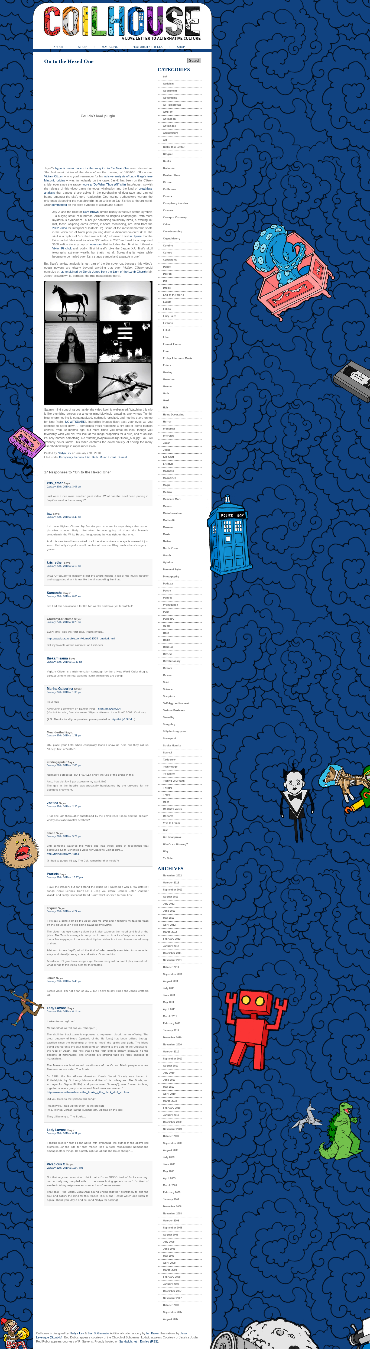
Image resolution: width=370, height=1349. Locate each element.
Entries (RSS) (149, 1341)
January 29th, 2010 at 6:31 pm (64, 1133)
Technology (170, 766)
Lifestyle (168, 464)
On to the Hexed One (68, 61)
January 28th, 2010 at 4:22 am (64, 911)
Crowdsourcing (172, 231)
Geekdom (168, 379)
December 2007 (172, 1291)
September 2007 (172, 1312)
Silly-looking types (174, 731)
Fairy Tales (169, 316)
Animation (169, 119)
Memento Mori (172, 499)
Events (167, 302)
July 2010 (168, 1072)
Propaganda (170, 604)
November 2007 (172, 1298)
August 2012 (170, 896)
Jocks (166, 449)
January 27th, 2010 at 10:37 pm (65, 877)
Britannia (168, 168)
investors (96, 244)
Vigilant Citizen (53, 176)
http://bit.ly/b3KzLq (122, 719)
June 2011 (169, 995)
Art (165, 140)
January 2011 (171, 1030)
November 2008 (172, 1213)
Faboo (167, 309)
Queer (166, 626)
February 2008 (171, 1277)
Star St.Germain (98, 1333)
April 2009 (169, 1178)
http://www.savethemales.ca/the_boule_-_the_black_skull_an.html (88, 1092)
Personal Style (172, 569)
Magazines (169, 478)
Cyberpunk (170, 259)
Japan (166, 442)
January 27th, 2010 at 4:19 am (64, 566)
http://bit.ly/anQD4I (110, 708)
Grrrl (166, 400)
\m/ (165, 76)
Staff (82, 46)
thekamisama (57, 658)
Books (167, 161)
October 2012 (171, 882)
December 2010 (172, 1037)
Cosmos (168, 210)
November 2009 (172, 1129)
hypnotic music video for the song (78, 168)
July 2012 (168, 903)
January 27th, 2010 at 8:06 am (64, 596)
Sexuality (168, 717)
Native (167, 541)
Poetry (167, 590)
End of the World (173, 295)
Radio (166, 640)
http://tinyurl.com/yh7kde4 (63, 853)
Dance (167, 266)
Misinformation (172, 513)
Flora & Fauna (172, 344)
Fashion (168, 323)
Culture (167, 252)
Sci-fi (166, 682)
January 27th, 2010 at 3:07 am (64, 486)
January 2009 (171, 1199)
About (58, 46)
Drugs (167, 288)
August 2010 (170, 1065)
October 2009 (171, 1136)
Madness (168, 471)
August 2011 (170, 981)
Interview (168, 435)
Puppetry (168, 618)
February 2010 (171, 1108)
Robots (167, 668)
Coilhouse (169, 189)
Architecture (170, 133)
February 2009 (171, 1192)
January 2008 (171, 1284)
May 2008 (168, 1255)
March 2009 (170, 1185)
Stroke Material (172, 745)
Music (103, 457)
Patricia (53, 874)
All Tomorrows (172, 104)
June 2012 (169, 910)
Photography (171, 576)
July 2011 (168, 988)
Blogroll (168, 154)
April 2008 (169, 1263)
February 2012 (171, 939)
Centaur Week (171, 175)
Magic (166, 485)
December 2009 (172, 1122)
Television (169, 773)
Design (167, 273)
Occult (112, 457)
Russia (167, 675)
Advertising (170, 97)
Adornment (170, 90)
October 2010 (171, 1051)
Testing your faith (174, 780)
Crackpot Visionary (175, 217)
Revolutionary (171, 661)
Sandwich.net (128, 1341)
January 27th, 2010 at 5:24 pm (64, 836)
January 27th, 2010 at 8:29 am (64, 622)
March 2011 (170, 1016)
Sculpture (169, 696)
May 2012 (168, 917)
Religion (168, 647)
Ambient (168, 111)
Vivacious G (56, 1164)
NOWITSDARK (75, 421)
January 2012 (171, 946)
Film (87, 457)
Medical (168, 492)
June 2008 (169, 1248)
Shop (181, 46)
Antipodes (169, 126)
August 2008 (170, 1234)
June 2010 (169, 1079)
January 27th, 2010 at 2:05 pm (64, 765)
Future (167, 365)
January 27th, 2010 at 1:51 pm (64, 735)
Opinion (168, 562)
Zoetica (52, 803)
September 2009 (172, 1143)
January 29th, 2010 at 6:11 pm (64, 1011)
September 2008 (172, 1227)
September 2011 (172, 974)
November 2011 (172, 960)
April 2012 (169, 925)
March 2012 (170, 932)
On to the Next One (115, 168)
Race (166, 633)
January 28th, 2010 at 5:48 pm (64, 981)
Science (168, 689)
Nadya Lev (64, 452)
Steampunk (170, 738)
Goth (95, 457)
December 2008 (172, 1206)
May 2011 (168, 1002)
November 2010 (172, 1044)
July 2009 (168, 1157)
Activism (168, 83)
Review (167, 654)
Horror (167, 421)
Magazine (110, 46)
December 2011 (172, 953)
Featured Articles (147, 46)
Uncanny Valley (172, 809)
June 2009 (169, 1164)
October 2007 (171, 1305)
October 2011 (171, 967)
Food (166, 351)
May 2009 (168, 1171)
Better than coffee (174, 147)
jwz (49, 513)
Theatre (167, 787)
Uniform (168, 816)
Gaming (168, 372)
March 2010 (170, 1101)
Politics (167, 597)
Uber (166, 802)
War (165, 830)
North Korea (170, 548)
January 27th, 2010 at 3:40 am (64, 517)
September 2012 (172, 889)
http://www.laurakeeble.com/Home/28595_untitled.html (81, 638)
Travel (167, 795)
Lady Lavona (57, 1008)
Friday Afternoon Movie (177, 358)
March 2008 (170, 1270)
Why (165, 851)
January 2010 (171, 1115)
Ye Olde (168, 858)
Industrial (169, 428)
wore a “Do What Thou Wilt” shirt (104, 184)
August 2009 (170, 1150)
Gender (167, 386)
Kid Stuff (168, 457)
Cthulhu (168, 245)
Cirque (167, 182)
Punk (166, 611)
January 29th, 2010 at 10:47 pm (65, 1167)
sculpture (135, 236)
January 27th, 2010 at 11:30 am (65, 662)
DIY (165, 280)
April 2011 (169, 1009)
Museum (168, 527)
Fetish (167, 330)
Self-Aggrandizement (176, 703)
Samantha (55, 593)
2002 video (59, 228)
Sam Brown (91, 211)
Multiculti (169, 520)
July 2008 (168, 1241)
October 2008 (171, 1220)
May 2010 (168, 1086)
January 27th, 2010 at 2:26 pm (64, 806)
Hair (165, 407)
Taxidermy (169, 759)
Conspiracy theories (71, 457)
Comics (167, 196)
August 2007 (170, 1319)
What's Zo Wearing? (175, 844)
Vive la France (171, 823)
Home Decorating (173, 414)
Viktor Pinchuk (62, 248)
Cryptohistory (171, 238)
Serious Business (174, 710)
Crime (166, 224)
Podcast (168, 583)
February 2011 (171, 1023)
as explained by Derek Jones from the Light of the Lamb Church (104, 271)
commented (59, 204)
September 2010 (172, 1058)
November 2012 (172, 875)
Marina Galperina (60, 689)
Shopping (169, 724)
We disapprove (172, 837)
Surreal (122, 457)
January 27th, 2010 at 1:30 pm (64, 692)
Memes (167, 506)
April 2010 (169, 1094)
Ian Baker (152, 1333)
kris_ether (55, 483)
